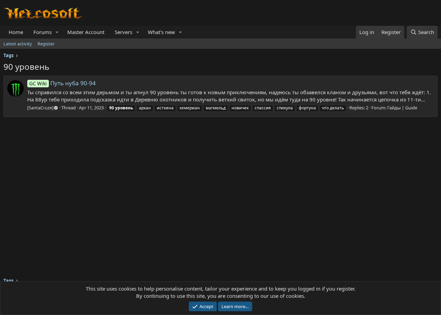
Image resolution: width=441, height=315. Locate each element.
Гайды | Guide (402, 108)
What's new (161, 32)
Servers (123, 32)
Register (46, 44)
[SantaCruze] (40, 108)
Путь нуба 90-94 (62, 83)
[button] (57, 32)
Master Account (85, 32)
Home (16, 32)
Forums (42, 32)
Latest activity (17, 44)
